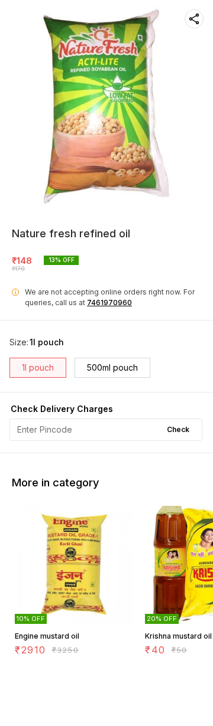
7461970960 (109, 302)
